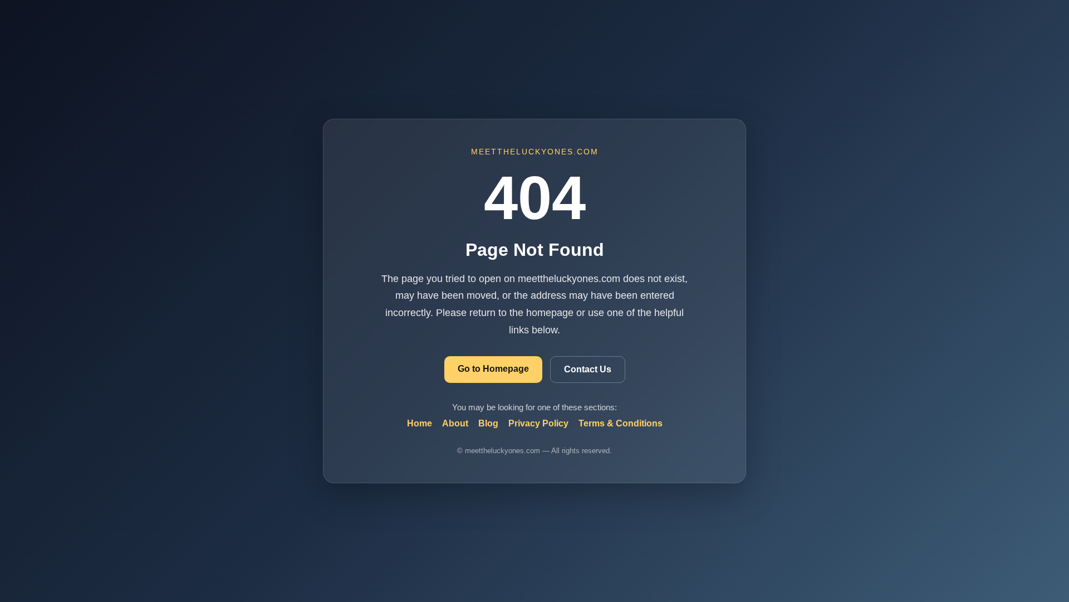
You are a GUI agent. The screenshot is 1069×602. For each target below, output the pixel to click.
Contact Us (587, 369)
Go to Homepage (493, 368)
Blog (488, 423)
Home (419, 423)
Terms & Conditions (620, 423)
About (455, 423)
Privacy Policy (538, 423)
